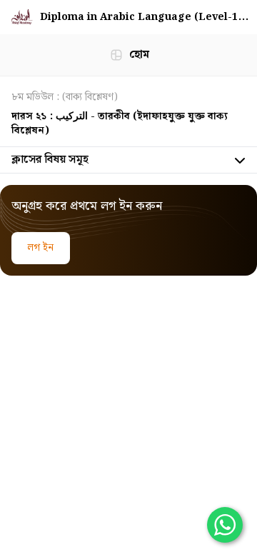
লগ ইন (41, 248)
